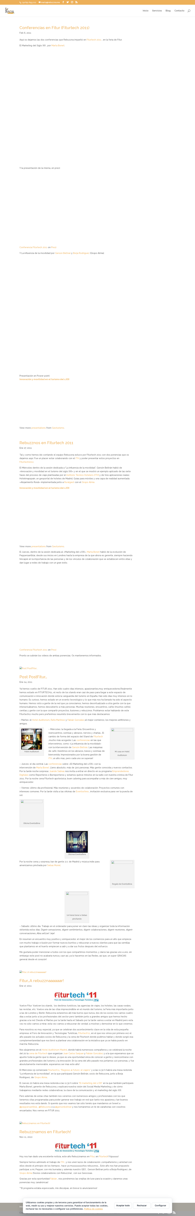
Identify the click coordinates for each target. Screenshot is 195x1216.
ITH (77, 458)
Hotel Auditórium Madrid (54, 1050)
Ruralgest (69, 482)
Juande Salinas (57, 771)
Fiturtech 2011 (94, 40)
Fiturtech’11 (84, 1033)
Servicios (157, 11)
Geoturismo (58, 428)
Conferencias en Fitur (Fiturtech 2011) (54, 27)
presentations (38, 428)
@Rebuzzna (45, 1107)
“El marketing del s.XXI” (90, 1083)
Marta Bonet (57, 45)
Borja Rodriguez (81, 253)
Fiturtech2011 (27, 462)
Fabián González (76, 720)
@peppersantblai (28, 1107)
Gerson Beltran (63, 253)
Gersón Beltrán (80, 747)
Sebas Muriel (53, 865)
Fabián (53, 1178)
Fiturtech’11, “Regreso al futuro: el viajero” (69, 1070)
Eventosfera (82, 791)
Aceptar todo (123, 1205)
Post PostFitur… (33, 677)
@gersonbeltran (63, 1107)
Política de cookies (93, 1208)
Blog (168, 11)
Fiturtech (98, 736)
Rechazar (142, 1205)
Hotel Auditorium (41, 720)
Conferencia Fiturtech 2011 (33, 247)
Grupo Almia (88, 482)
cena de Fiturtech (38, 1053)
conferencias (83, 740)
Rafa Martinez (58, 720)
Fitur (92, 1156)
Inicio (145, 11)
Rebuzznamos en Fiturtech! (45, 1132)
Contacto (179, 11)
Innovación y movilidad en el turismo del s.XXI (44, 379)
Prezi (53, 247)
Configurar (160, 1205)
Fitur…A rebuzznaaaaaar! (42, 980)
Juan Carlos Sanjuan (73, 1053)
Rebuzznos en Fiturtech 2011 (46, 442)
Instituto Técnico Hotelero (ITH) (82, 475)
